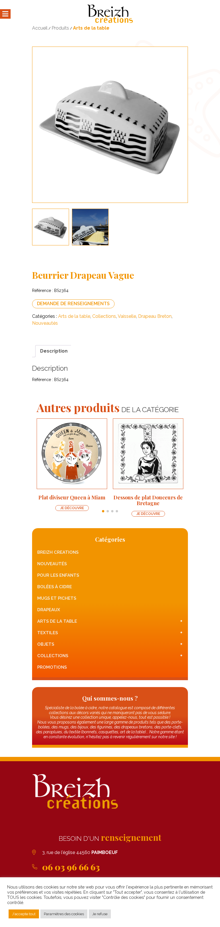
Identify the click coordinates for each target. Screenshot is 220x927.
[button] (103, 511)
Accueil (40, 28)
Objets (109, 644)
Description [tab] (54, 351)
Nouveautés (45, 323)
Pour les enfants (58, 575)
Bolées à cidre (54, 586)
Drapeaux (48, 609)
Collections (104, 316)
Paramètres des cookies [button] (64, 914)
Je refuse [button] (99, 914)
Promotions (52, 667)
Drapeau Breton (155, 316)
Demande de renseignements (73, 303)
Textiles (109, 633)
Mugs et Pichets (56, 598)
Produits (60, 28)
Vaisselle (127, 316)
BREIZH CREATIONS (57, 552)
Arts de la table (91, 28)
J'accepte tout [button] (24, 914)
